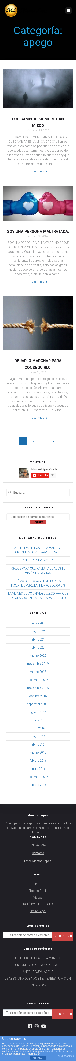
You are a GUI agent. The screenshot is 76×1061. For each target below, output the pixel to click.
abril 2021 (38, 639)
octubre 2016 (38, 696)
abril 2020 (38, 647)
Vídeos (38, 897)
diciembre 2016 (38, 680)
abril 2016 (38, 744)
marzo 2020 (38, 655)
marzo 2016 (38, 752)
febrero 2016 (38, 760)
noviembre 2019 (38, 663)
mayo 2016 (38, 736)
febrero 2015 (38, 785)
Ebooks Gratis (38, 890)
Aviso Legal (38, 911)
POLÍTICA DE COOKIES (38, 904)
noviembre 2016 (38, 688)
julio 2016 (38, 720)
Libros (38, 884)
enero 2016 (38, 768)
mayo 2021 (38, 631)
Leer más (38, 171)
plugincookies (66, 1056)
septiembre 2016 (38, 704)
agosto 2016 (38, 712)
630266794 (38, 845)
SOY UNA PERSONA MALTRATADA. (38, 231)
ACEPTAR (38, 1058)
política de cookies (53, 1051)
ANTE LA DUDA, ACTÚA (38, 560)
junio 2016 (38, 728)
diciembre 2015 (38, 776)
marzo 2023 (38, 623)
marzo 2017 (38, 671)
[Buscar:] (38, 492)
